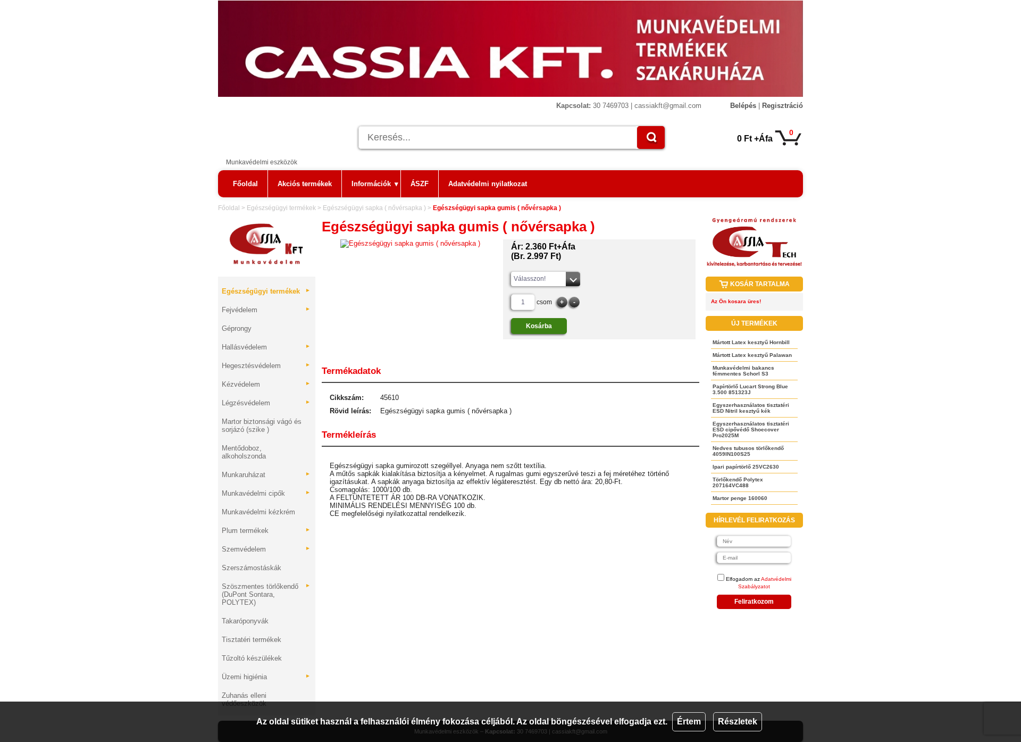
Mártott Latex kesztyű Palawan (752, 355)
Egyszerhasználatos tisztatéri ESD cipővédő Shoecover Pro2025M (751, 429)
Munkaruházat (266, 475)
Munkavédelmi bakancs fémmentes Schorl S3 (743, 371)
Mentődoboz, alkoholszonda (244, 452)
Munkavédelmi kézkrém (258, 512)
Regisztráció (782, 106)
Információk (375, 184)
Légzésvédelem (266, 403)
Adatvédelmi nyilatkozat (487, 184)
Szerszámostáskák (251, 568)
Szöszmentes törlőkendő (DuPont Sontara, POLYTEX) (266, 594)
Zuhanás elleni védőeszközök (244, 699)
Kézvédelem (266, 384)
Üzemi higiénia (266, 677)
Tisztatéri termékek (251, 640)
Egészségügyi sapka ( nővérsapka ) (374, 208)
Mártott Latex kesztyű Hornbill (751, 342)
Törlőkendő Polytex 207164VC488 (738, 482)
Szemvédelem (266, 549)
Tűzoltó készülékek (252, 658)
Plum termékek (266, 531)
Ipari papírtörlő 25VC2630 (746, 467)
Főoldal (245, 184)
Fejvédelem (266, 310)
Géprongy (237, 328)
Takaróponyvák (245, 621)
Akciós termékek (305, 184)
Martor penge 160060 (740, 498)
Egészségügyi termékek (281, 208)
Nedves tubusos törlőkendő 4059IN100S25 (748, 451)
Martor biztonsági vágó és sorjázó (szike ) (262, 425)
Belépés (743, 106)
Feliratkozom (754, 601)
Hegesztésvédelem (266, 366)
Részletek (737, 721)
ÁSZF (420, 184)
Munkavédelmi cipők (266, 493)
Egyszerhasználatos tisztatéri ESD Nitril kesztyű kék (751, 408)
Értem (689, 721)
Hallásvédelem (266, 347)
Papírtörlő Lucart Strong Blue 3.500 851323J (750, 389)
